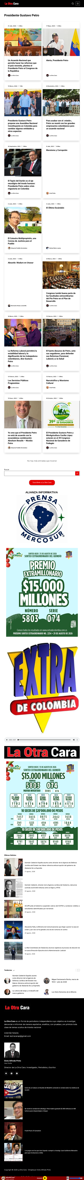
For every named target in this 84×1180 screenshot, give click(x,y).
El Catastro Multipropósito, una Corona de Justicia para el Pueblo (22, 241)
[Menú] (78, 4)
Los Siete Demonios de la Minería (64, 992)
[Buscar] (73, 3)
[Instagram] (17, 1073)
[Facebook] (6, 1073)
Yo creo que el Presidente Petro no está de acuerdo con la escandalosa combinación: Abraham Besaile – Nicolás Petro (22, 437)
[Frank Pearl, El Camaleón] (13, 1131)
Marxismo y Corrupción (56, 150)
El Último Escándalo (55, 208)
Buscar (6, 469)
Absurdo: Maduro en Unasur (20, 262)
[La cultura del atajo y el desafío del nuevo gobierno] (7, 992)
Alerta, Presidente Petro (57, 60)
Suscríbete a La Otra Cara (42, 482)
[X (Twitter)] (12, 1073)
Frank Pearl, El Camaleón (33, 1131)
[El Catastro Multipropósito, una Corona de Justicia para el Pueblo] (22, 220)
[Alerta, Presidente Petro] (61, 42)
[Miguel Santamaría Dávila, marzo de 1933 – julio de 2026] (47, 981)
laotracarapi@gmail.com (20, 1036)
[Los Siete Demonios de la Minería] (47, 992)
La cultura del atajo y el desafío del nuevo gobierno (25, 992)
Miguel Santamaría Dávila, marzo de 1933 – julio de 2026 (65, 980)
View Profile (8, 1063)
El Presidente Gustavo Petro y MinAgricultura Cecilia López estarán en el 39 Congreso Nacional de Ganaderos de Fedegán (59, 437)
